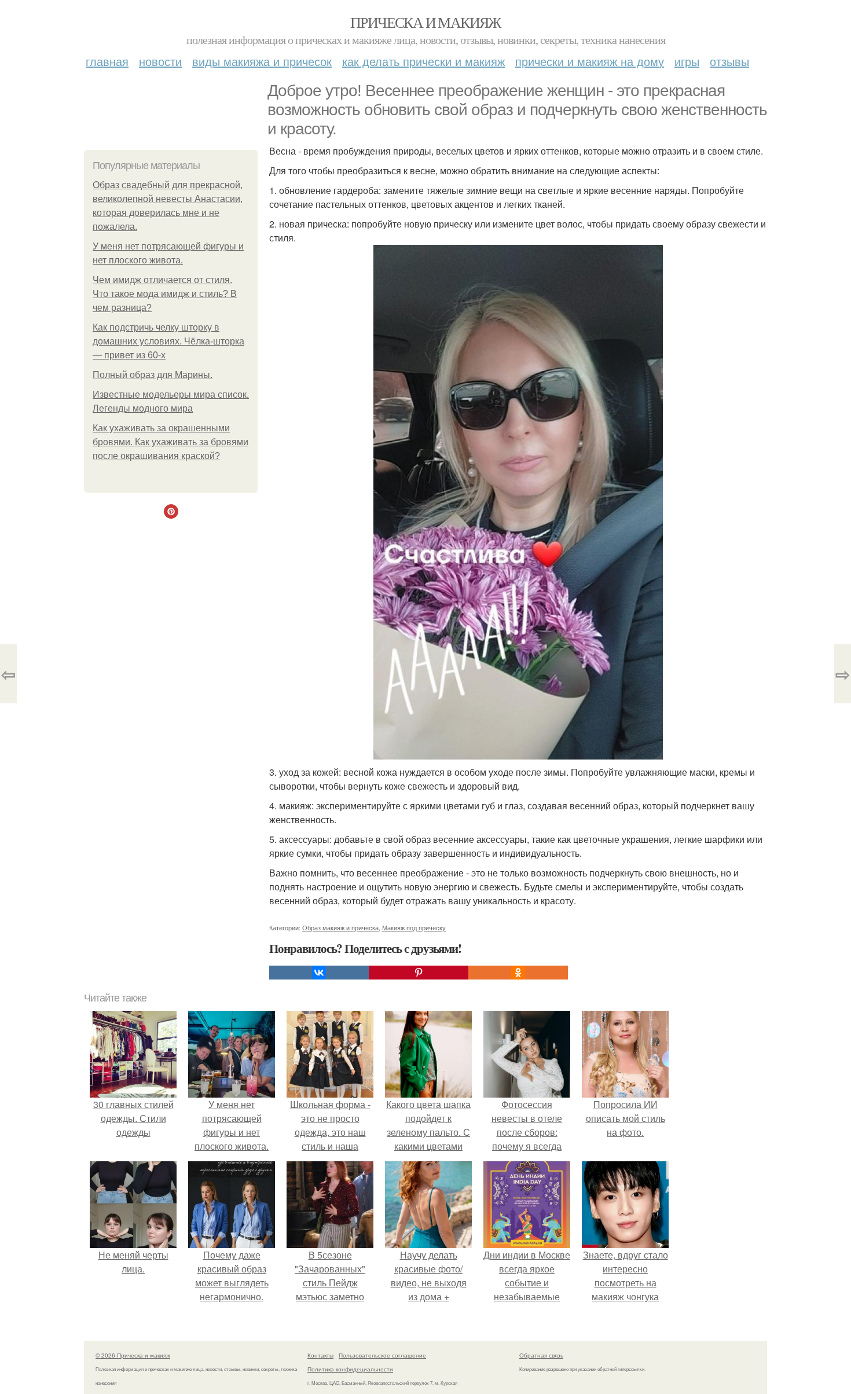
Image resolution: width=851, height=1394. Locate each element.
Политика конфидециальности (350, 1369)
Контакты (320, 1355)
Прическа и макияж (425, 22)
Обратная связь (541, 1355)
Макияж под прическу (414, 927)
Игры (686, 61)
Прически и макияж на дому (589, 61)
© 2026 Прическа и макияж (133, 1355)
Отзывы (729, 61)
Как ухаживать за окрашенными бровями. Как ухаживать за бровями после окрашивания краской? (170, 442)
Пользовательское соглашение (382, 1355)
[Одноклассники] (518, 973)
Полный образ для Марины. (152, 375)
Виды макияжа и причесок (262, 61)
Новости (160, 61)
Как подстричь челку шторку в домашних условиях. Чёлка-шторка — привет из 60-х (168, 341)
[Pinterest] (418, 973)
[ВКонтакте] (319, 973)
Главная (107, 61)
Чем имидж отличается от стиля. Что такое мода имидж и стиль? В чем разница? (165, 294)
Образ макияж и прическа (340, 927)
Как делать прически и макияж (423, 61)
